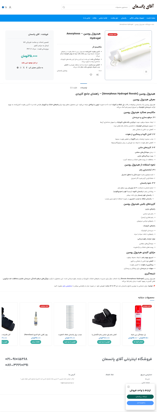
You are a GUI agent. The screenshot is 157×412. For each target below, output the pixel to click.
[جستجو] (63, 7)
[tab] (83, 86)
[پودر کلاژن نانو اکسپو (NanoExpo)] (35, 318)
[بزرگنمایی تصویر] (146, 71)
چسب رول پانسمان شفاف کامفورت (70, 334)
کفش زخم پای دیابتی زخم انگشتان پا (104, 334)
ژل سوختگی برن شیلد (138, 334)
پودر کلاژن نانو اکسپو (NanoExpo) (35, 334)
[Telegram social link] (17, 67)
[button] (128, 387)
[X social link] (23, 67)
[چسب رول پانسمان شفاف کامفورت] (70, 318)
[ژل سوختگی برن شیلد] (138, 318)
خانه (153, 24)
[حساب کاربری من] (10, 7)
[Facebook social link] (26, 67)
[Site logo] (143, 7)
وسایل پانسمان (62, 70)
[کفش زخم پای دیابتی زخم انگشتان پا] (104, 318)
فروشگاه (148, 24)
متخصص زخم (67, 286)
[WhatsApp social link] (20, 67)
